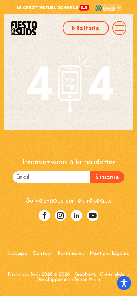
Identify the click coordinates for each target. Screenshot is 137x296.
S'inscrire (107, 177)
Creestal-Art (113, 274)
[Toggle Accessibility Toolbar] (124, 283)
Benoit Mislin (87, 279)
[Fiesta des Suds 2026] (37, 28)
